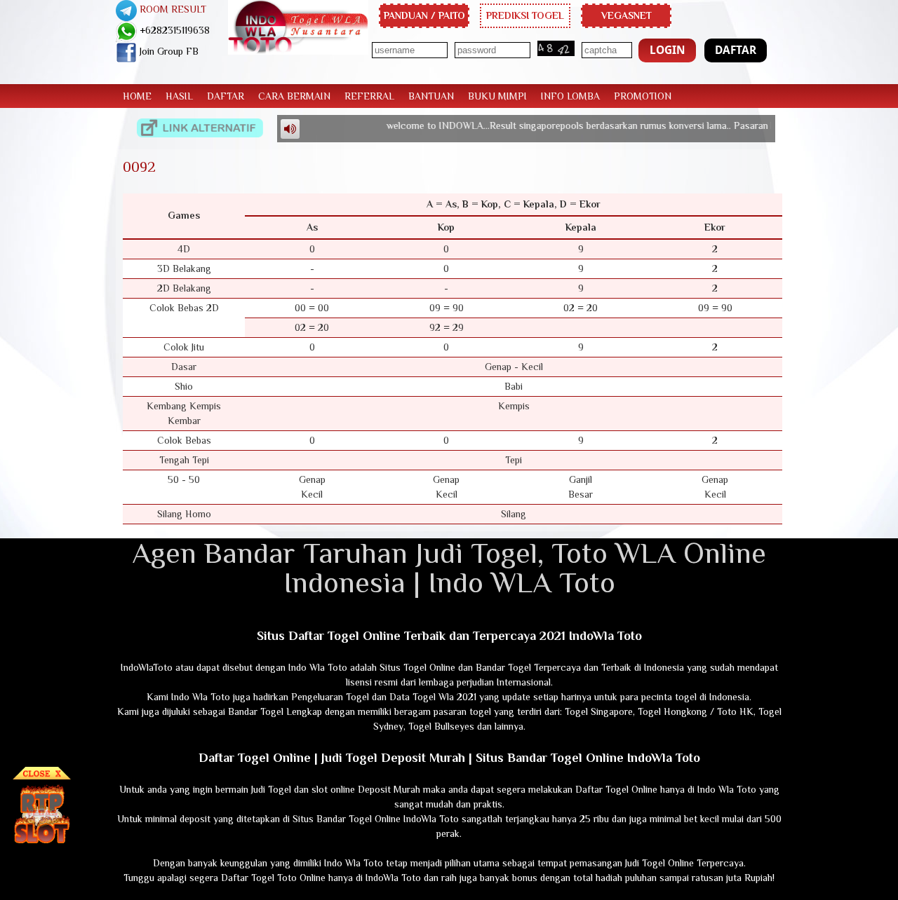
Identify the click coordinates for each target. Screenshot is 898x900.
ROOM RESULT (171, 9)
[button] (667, 50)
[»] (200, 127)
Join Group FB (168, 51)
